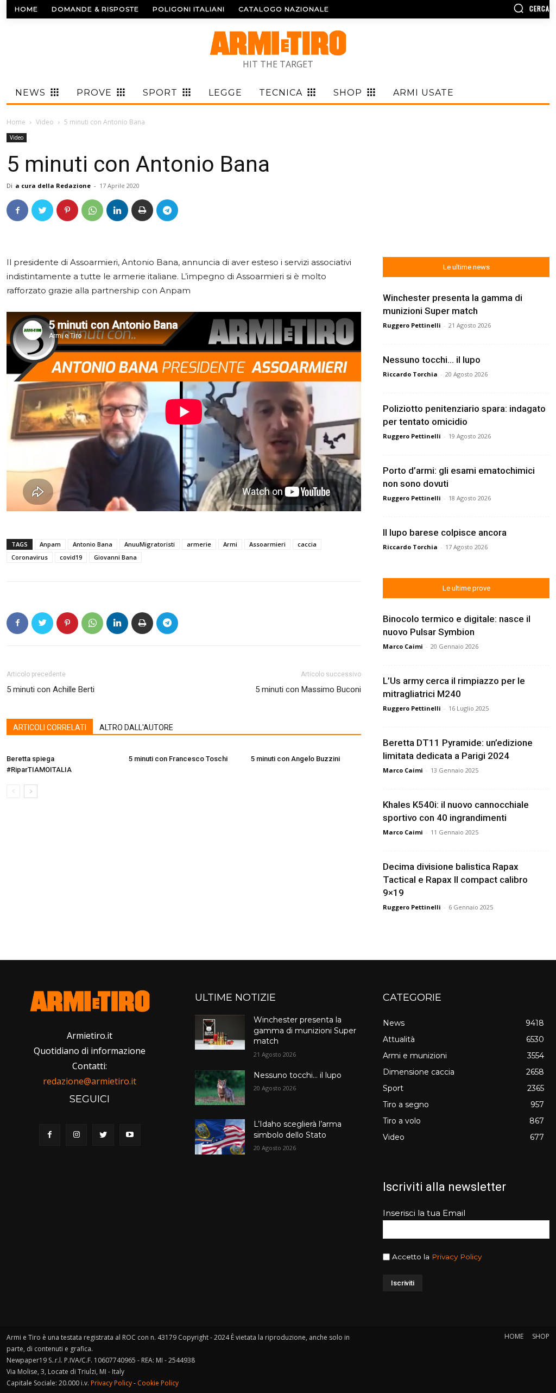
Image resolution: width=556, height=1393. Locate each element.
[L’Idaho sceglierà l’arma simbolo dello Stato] (220, 1136)
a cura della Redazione (53, 185)
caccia (307, 544)
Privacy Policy (457, 1256)
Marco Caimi (403, 646)
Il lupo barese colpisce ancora (445, 532)
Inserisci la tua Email (424, 1213)
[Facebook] (17, 210)
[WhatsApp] (92, 210)
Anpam (50, 544)
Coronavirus (29, 557)
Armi (230, 544)
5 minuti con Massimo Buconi (308, 689)
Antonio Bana (92, 544)
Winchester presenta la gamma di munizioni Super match (305, 1030)
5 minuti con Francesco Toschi (178, 759)
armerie (199, 544)
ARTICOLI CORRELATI (49, 727)
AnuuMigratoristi (149, 544)
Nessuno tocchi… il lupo (432, 359)
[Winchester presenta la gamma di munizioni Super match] (220, 1032)
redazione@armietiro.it (89, 1081)
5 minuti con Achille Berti (50, 689)
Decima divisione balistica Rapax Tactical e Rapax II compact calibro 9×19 (455, 879)
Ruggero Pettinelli (412, 325)
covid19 (71, 557)
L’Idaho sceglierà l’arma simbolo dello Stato (298, 1129)
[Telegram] (167, 210)
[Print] (142, 210)
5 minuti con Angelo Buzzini (295, 759)
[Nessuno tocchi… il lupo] (220, 1087)
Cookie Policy (158, 1383)
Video (45, 122)
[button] (485, 8)
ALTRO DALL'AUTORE (136, 727)
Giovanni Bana (115, 557)
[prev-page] (13, 791)
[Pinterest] (67, 210)
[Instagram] (76, 1134)
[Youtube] (130, 1134)
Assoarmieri (267, 544)
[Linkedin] (117, 210)
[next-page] (30, 791)
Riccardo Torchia (410, 374)
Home (16, 122)
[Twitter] (42, 210)
